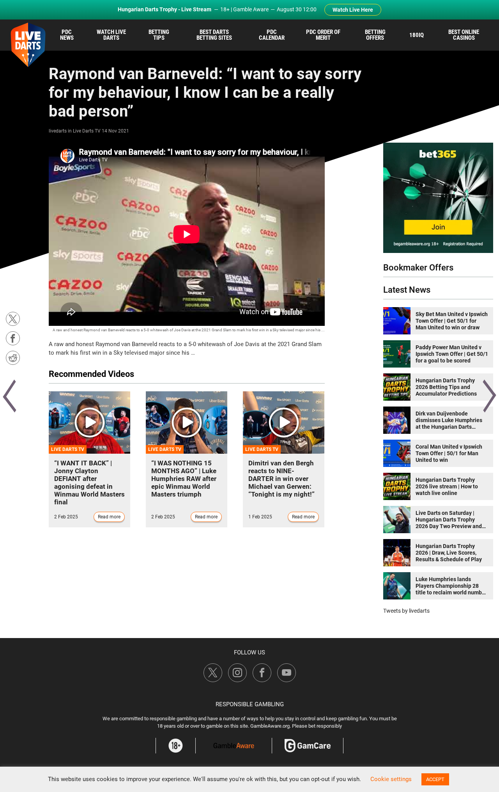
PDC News (67, 34)
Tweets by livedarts (406, 611)
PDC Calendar (272, 34)
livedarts (58, 131)
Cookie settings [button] (391, 779)
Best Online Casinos (463, 34)
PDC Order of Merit (323, 34)
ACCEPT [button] (435, 779)
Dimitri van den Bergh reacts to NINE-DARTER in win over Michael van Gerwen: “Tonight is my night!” (281, 478)
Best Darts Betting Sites (214, 34)
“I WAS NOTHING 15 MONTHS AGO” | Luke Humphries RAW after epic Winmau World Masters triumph (183, 478)
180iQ (416, 35)
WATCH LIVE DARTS (111, 34)
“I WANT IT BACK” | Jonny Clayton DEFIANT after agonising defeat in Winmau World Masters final (89, 482)
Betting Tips (159, 34)
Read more (109, 517)
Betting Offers (375, 34)
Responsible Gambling (250, 704)
